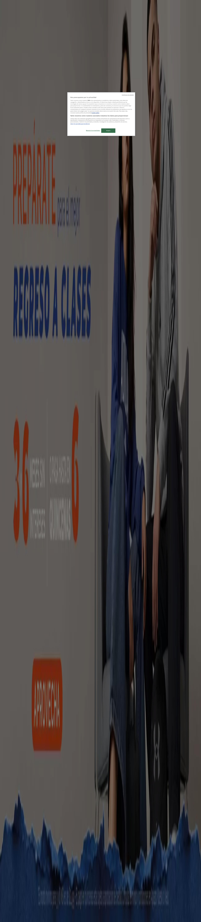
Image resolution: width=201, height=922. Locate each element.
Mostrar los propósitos (93, 130)
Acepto (108, 130)
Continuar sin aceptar (128, 95)
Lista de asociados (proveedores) (80, 124)
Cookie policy (95, 113)
